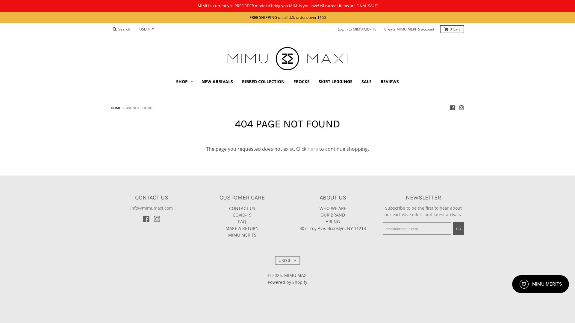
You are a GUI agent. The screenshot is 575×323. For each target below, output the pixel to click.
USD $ (144, 29)
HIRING (333, 221)
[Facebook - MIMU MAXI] (452, 107)
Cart (455, 29)
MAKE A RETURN (242, 228)
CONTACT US (242, 208)
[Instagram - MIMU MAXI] (461, 107)
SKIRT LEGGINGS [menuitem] (335, 81)
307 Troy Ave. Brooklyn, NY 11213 (332, 228)
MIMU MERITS (242, 235)
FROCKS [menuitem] (301, 81)
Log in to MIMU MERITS (357, 29)
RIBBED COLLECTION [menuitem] (263, 81)
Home (116, 108)
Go (458, 228)
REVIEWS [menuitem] (390, 81)
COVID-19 (242, 215)
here (313, 149)
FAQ (242, 221)
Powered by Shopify (287, 282)
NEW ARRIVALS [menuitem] (217, 81)
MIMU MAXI (296, 275)
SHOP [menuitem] (182, 81)
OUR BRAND (332, 215)
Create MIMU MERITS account (409, 29)
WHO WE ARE (333, 208)
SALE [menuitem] (366, 81)
